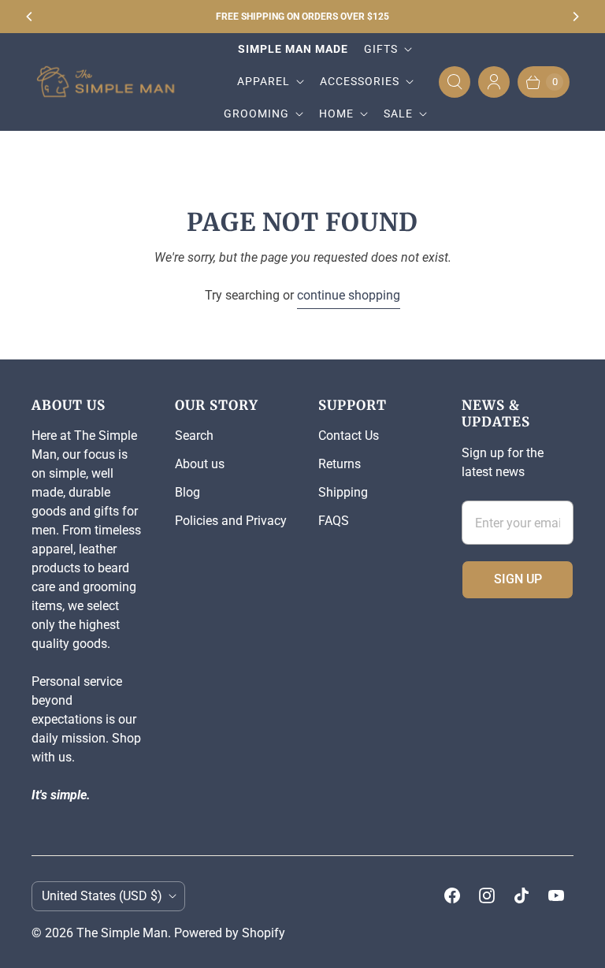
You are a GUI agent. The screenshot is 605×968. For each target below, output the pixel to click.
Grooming (256, 113)
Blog (187, 492)
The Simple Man (122, 932)
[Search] (454, 82)
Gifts (381, 49)
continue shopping (348, 295)
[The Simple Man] (112, 82)
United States (102, 895)
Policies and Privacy (231, 520)
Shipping (343, 492)
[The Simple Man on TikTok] (521, 895)
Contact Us (348, 435)
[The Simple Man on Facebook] (452, 895)
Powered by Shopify (229, 932)
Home (336, 113)
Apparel (263, 81)
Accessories (359, 81)
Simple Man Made (293, 49)
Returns (339, 463)
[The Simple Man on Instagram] (487, 895)
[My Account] (494, 82)
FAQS (333, 520)
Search (194, 435)
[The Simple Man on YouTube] (556, 895)
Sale (398, 113)
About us (200, 463)
